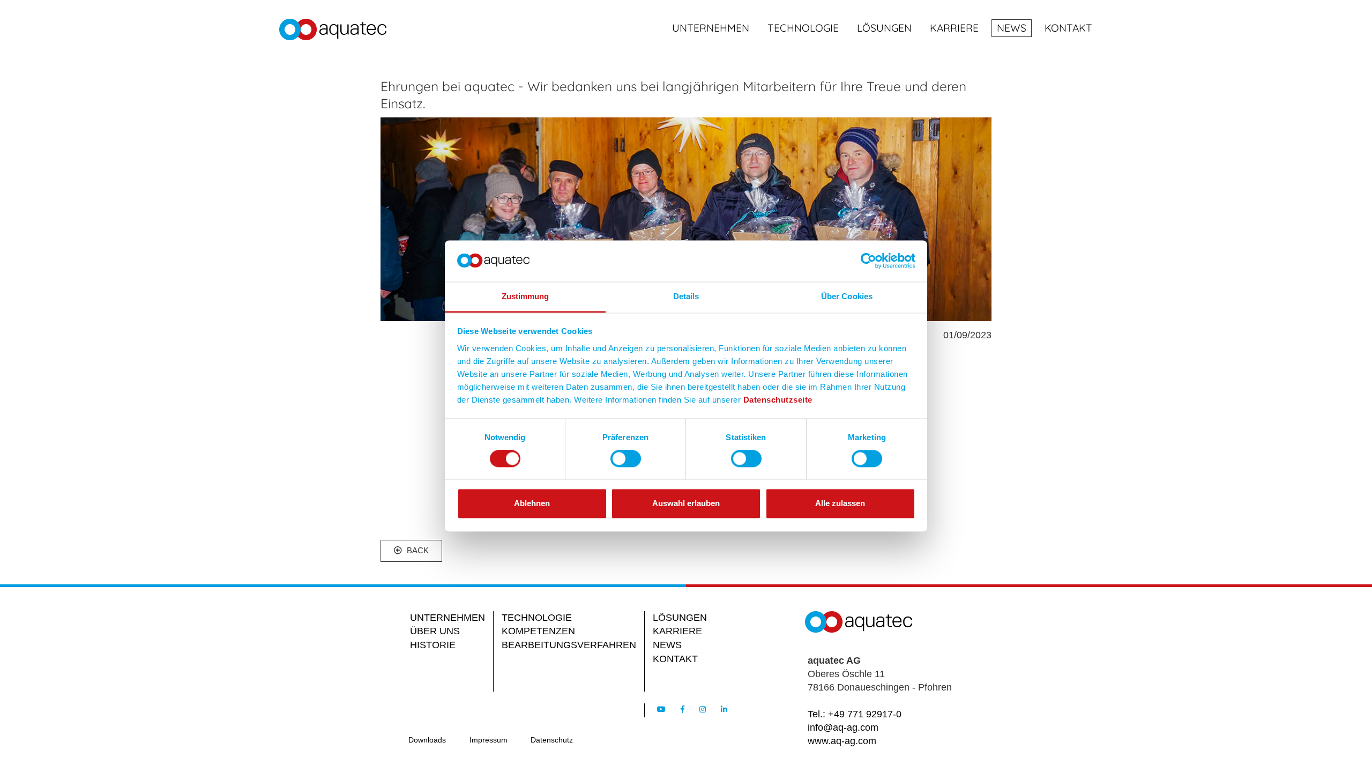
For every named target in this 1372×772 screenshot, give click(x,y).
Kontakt (1068, 27)
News (1011, 27)
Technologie (803, 27)
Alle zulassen (840, 503)
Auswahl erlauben (686, 503)
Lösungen (884, 27)
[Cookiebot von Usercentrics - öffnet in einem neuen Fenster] (868, 261)
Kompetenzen (538, 631)
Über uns (435, 631)
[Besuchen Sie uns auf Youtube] (661, 709)
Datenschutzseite (777, 399)
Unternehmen (710, 27)
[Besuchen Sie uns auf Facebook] (682, 709)
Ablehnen (532, 503)
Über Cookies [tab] (847, 296)
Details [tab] (686, 296)
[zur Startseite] (332, 31)
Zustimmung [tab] (525, 296)
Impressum (488, 740)
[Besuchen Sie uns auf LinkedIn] (724, 709)
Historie (433, 645)
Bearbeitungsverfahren (569, 645)
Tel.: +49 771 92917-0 (854, 714)
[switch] (625, 458)
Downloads (427, 740)
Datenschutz (552, 740)
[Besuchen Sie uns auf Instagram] (702, 709)
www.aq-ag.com (842, 741)
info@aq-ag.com (843, 727)
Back (417, 550)
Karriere (954, 27)
